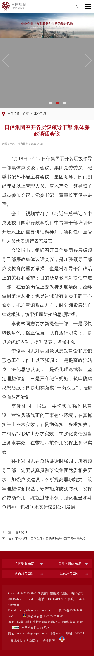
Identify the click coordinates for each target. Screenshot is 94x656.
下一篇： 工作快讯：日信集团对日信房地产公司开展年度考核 (43, 538)
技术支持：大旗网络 (24, 640)
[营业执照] (62, 640)
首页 (26, 113)
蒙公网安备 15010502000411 (46, 616)
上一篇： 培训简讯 (14, 532)
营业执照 (49, 640)
